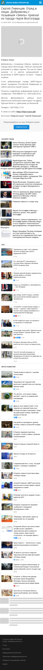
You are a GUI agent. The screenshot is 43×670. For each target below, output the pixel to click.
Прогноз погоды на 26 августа (25, 454)
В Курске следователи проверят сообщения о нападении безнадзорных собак (26, 507)
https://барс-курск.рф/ (26, 111)
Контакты (6, 649)
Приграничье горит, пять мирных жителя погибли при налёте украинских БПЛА (25, 251)
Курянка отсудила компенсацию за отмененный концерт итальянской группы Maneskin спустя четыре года (27, 567)
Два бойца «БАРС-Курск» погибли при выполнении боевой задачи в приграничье (26, 297)
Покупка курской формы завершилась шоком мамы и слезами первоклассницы (27, 275)
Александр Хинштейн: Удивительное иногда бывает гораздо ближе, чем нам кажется (27, 332)
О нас (5, 645)
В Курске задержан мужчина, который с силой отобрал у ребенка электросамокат (27, 434)
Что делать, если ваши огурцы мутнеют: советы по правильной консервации (26, 396)
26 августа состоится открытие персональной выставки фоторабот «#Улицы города (27, 555)
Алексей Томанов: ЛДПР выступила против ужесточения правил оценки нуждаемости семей (27, 485)
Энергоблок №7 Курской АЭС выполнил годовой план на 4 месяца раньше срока (27, 384)
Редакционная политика (12, 653)
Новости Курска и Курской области (26, 444)
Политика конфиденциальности (15, 656)
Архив (5, 664)
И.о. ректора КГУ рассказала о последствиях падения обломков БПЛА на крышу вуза (25, 263)
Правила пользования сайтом (14, 660)
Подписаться (21, 127)
